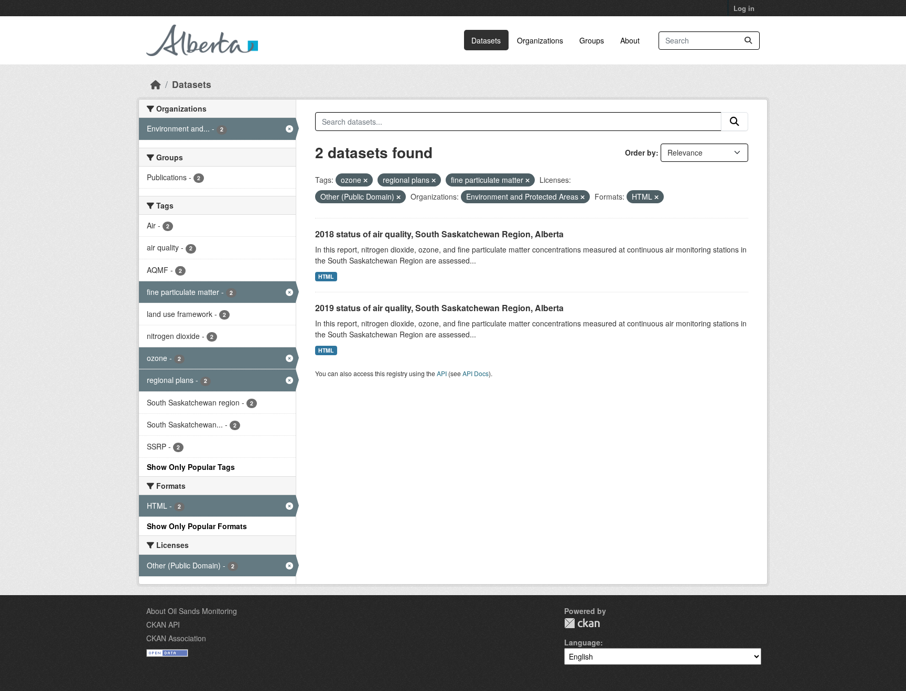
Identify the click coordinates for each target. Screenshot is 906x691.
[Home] (155, 84)
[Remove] (365, 180)
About (630, 40)
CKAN (582, 623)
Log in (744, 8)
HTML (325, 276)
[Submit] (748, 40)
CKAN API (163, 624)
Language (582, 642)
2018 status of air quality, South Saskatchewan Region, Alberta (439, 234)
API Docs (475, 373)
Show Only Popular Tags (191, 467)
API (442, 373)
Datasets (486, 40)
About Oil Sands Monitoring (191, 611)
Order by (640, 152)
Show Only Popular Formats (197, 526)
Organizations (540, 40)
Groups (591, 40)
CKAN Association (176, 638)
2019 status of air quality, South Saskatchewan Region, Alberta (439, 308)
